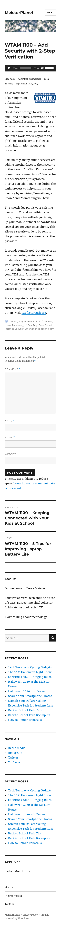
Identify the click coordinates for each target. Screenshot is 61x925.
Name (10, 420)
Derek (12, 321)
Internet (9, 328)
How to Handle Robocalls (25, 720)
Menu (50, 12)
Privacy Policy (30, 914)
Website (10, 454)
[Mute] (42, 68)
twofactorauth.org (34, 312)
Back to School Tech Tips (25, 710)
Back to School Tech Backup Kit (29, 715)
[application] (30, 68)
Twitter (13, 757)
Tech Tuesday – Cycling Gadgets (30, 667)
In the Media (16, 748)
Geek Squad (45, 325)
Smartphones (32, 328)
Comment (12, 369)
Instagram (15, 752)
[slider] (50, 68)
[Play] (9, 68)
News (8, 325)
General (48, 321)
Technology (18, 325)
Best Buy (32, 325)
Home (9, 887)
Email (10, 437)
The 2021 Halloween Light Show (29, 672)
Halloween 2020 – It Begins (26, 691)
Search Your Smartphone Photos (30, 696)
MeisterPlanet (19, 12)
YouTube (14, 762)
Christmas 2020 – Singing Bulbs (30, 677)
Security (19, 328)
